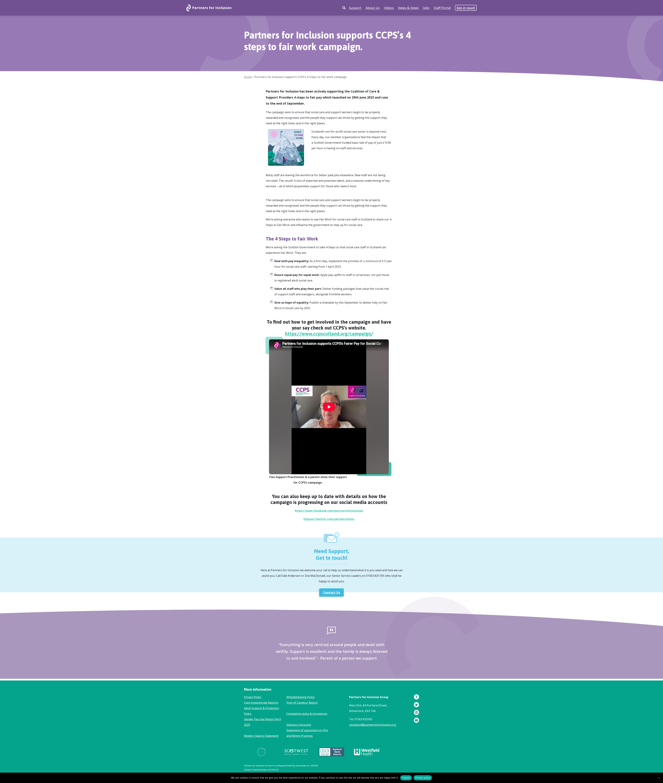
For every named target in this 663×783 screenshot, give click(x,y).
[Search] (343, 8)
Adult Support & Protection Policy (261, 711)
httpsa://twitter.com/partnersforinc (329, 519)
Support (355, 8)
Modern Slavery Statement (261, 736)
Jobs (426, 8)
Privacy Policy (252, 697)
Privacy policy (422, 777)
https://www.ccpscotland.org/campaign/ (329, 333)
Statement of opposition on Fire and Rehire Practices (307, 733)
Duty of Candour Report (302, 703)
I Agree (406, 777)
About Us (373, 8)
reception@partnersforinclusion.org (372, 725)
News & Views (408, 8)
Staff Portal (442, 8)
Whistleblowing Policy (300, 697)
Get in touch (466, 8)
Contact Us (331, 592)
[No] (658, 778)
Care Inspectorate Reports (261, 703)
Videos (389, 8)
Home (248, 77)
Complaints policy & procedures (306, 714)
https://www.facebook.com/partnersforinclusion (329, 511)
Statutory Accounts (298, 725)
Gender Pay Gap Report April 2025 (262, 722)
